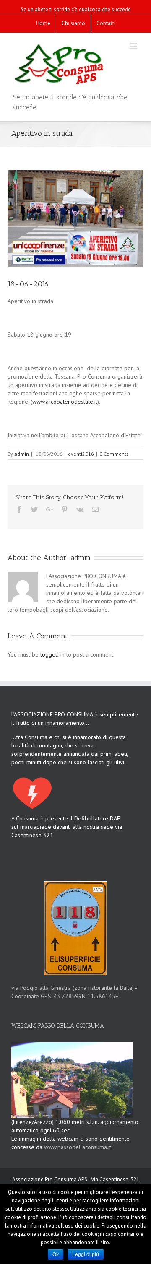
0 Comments (114, 454)
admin (21, 454)
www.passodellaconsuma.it (77, 1147)
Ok (55, 1254)
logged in (52, 654)
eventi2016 (81, 454)
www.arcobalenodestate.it (64, 401)
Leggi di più (85, 1254)
